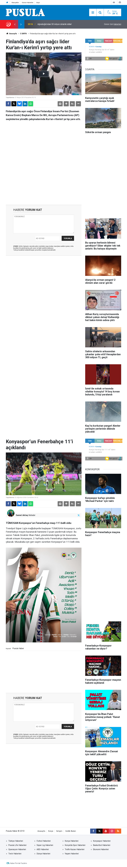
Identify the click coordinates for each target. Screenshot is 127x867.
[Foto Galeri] (119, 2)
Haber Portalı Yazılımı (18, 863)
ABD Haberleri (43, 849)
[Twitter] (13, 103)
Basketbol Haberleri (101, 845)
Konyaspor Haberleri (102, 841)
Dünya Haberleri (43, 853)
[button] (66, 103)
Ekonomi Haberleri (101, 849)
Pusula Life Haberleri (17, 845)
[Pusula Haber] (25, 12)
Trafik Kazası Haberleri (74, 849)
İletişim (59, 831)
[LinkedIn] (25, 103)
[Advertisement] (43, 183)
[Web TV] (113, 2)
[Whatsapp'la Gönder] (30, 103)
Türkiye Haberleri (15, 841)
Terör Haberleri (14, 853)
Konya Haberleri (71, 841)
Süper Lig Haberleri (45, 845)
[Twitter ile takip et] (78, 515)
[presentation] (15, 24)
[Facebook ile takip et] (93, 831)
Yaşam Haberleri (72, 853)
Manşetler (15, 2)
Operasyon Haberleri (17, 849)
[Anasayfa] (7, 2)
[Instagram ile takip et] (112, 831)
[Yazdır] (60, 103)
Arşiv (38, 2)
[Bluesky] (19, 103)
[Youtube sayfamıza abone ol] (106, 831)
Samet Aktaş (22, 515)
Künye (50, 831)
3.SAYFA (23, 34)
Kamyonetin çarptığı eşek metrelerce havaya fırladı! (60, 24)
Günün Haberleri (27, 2)
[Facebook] (8, 103)
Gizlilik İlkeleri (70, 831)
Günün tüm (112, 24)
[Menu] (93, 12)
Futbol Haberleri (44, 841)
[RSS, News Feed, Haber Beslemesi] (118, 831)
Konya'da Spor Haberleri (75, 845)
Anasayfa (13, 34)
